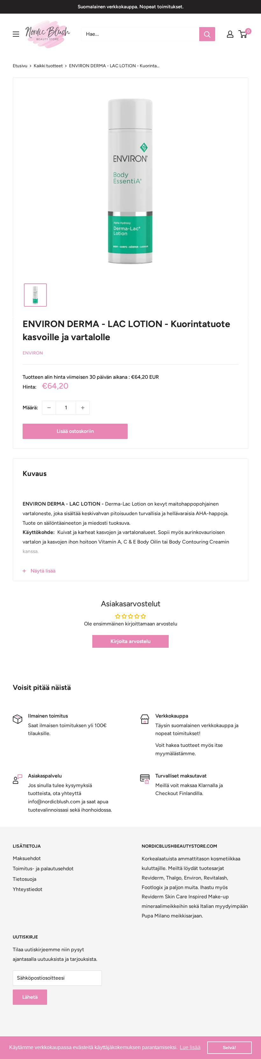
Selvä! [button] (229, 1047)
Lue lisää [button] (190, 1047)
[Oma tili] (230, 34)
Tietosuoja (24, 879)
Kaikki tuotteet (48, 66)
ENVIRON (33, 353)
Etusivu (20, 66)
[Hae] (207, 34)
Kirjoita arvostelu (130, 641)
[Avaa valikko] (16, 34)
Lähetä (30, 997)
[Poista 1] (49, 407)
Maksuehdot (27, 858)
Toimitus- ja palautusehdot (43, 868)
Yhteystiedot (27, 889)
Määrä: (30, 408)
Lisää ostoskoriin (75, 431)
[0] (243, 34)
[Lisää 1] (82, 407)
